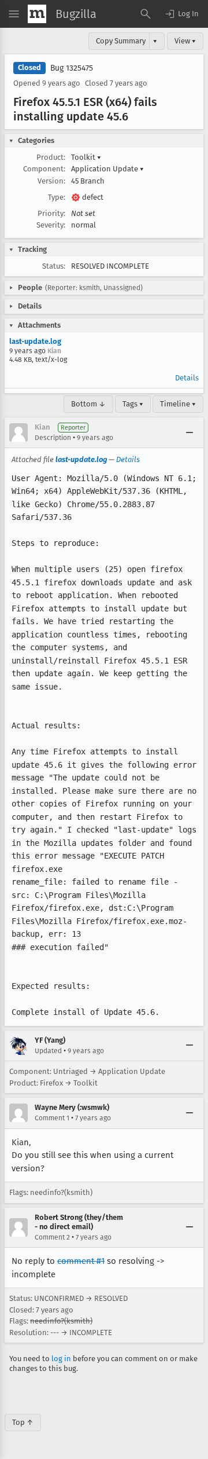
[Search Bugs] (145, 14)
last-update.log (35, 341)
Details (187, 377)
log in (61, 1358)
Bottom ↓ (88, 403)
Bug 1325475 (71, 68)
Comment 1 (52, 1118)
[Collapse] (189, 432)
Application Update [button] (107, 168)
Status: (53, 266)
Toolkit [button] (86, 157)
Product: (50, 157)
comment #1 (81, 1261)
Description (53, 438)
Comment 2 (52, 1237)
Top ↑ (23, 1422)
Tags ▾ (132, 403)
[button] (181, 14)
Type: (56, 197)
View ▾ (185, 40)
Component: (44, 168)
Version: (51, 181)
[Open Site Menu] (14, 14)
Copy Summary (121, 40)
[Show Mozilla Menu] (37, 14)
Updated (48, 1051)
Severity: (50, 225)
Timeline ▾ (178, 403)
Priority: (51, 213)
